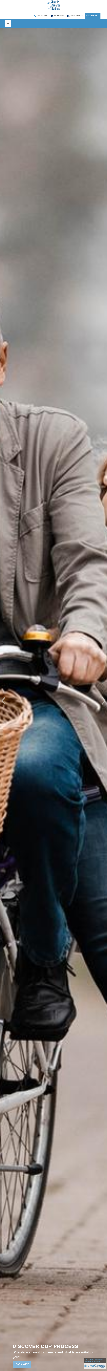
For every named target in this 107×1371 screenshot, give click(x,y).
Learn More (22, 1364)
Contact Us (59, 16)
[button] (3, 700)
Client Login (91, 16)
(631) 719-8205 (42, 16)
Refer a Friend (76, 16)
